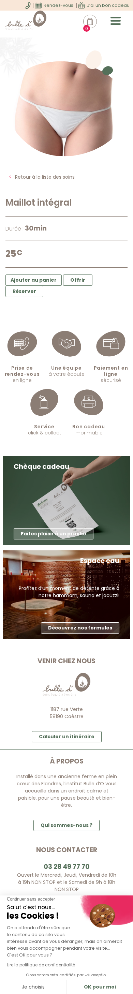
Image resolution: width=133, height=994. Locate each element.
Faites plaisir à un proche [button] (53, 533)
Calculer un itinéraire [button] (66, 736)
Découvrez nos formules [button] (80, 627)
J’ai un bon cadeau (108, 5)
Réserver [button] (24, 291)
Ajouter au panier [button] (34, 280)
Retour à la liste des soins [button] (45, 177)
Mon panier (93, 21)
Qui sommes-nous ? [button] (66, 825)
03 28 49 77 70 (67, 866)
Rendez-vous (58, 5)
